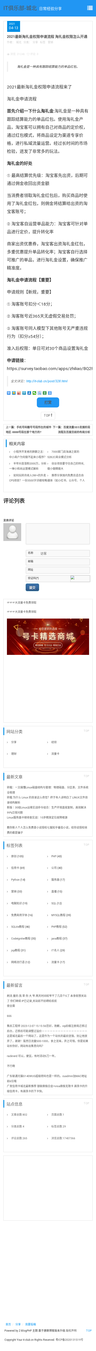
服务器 (58, 879)
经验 (54, 742)
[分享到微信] (34, 393)
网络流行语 (20, 962)
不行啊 (11, 1066)
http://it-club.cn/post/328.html (46, 381)
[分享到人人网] (29, 393)
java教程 (59, 938)
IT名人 (58, 950)
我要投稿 (30, 1324)
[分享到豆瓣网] (45, 393)
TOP (47, 415)
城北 (18, 42)
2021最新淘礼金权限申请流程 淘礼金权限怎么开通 (47, 36)
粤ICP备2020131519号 (69, 1339)
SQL (56, 903)
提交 (32, 587)
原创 (17, 856)
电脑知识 (19, 903)
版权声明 (71, 1330)
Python (18, 879)
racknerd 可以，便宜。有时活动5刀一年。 (32, 1056)
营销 (50, 42)
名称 (30, 553)
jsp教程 (18, 950)
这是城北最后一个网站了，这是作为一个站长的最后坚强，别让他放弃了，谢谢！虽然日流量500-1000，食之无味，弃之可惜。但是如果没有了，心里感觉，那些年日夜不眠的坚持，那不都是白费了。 (47, 1041)
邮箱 (30, 561)
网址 (30, 569)
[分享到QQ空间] (14, 393)
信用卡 (18, 868)
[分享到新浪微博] (19, 393)
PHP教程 (59, 926)
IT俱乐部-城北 (20, 8)
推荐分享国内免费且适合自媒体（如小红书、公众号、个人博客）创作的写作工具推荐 (66, 480)
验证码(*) (33, 578)
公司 (56, 868)
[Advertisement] (48, 690)
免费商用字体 (22, 915)
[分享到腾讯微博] (24, 393)
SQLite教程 (20, 926)
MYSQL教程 (61, 915)
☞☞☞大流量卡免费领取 (21, 602)
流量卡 (55, 753)
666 (9, 1016)
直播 (56, 891)
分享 (35, 42)
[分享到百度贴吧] (40, 393)
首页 (8, 1324)
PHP (56, 856)
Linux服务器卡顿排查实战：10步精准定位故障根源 (37, 817)
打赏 (48, 402)
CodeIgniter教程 (23, 938)
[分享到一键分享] (50, 393)
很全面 (11, 1006)
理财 (14, 753)
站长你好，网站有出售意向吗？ (25, 1046)
